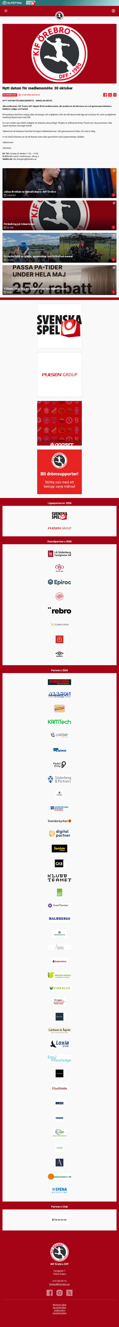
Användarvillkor (59, 1308)
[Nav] (6, 11)
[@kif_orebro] (59, 1293)
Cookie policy (59, 1310)
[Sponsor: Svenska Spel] (30, 4)
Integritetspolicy (59, 1313)
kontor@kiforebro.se (59, 1284)
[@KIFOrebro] (69, 1293)
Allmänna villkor (59, 1305)
